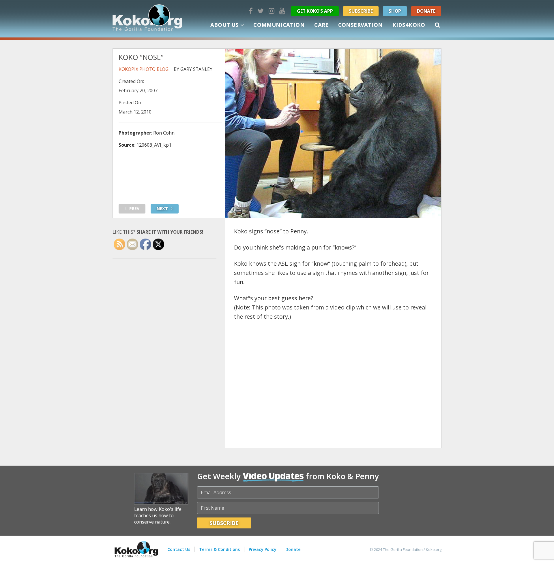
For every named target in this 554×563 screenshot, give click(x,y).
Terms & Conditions (219, 549)
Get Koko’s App (315, 11)
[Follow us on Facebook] (251, 11)
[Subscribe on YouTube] (282, 11)
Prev (134, 208)
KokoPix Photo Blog (144, 69)
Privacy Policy (262, 549)
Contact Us (178, 549)
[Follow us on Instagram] (271, 11)
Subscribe (361, 11)
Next (162, 208)
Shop (395, 11)
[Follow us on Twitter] (261, 11)
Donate (426, 11)
